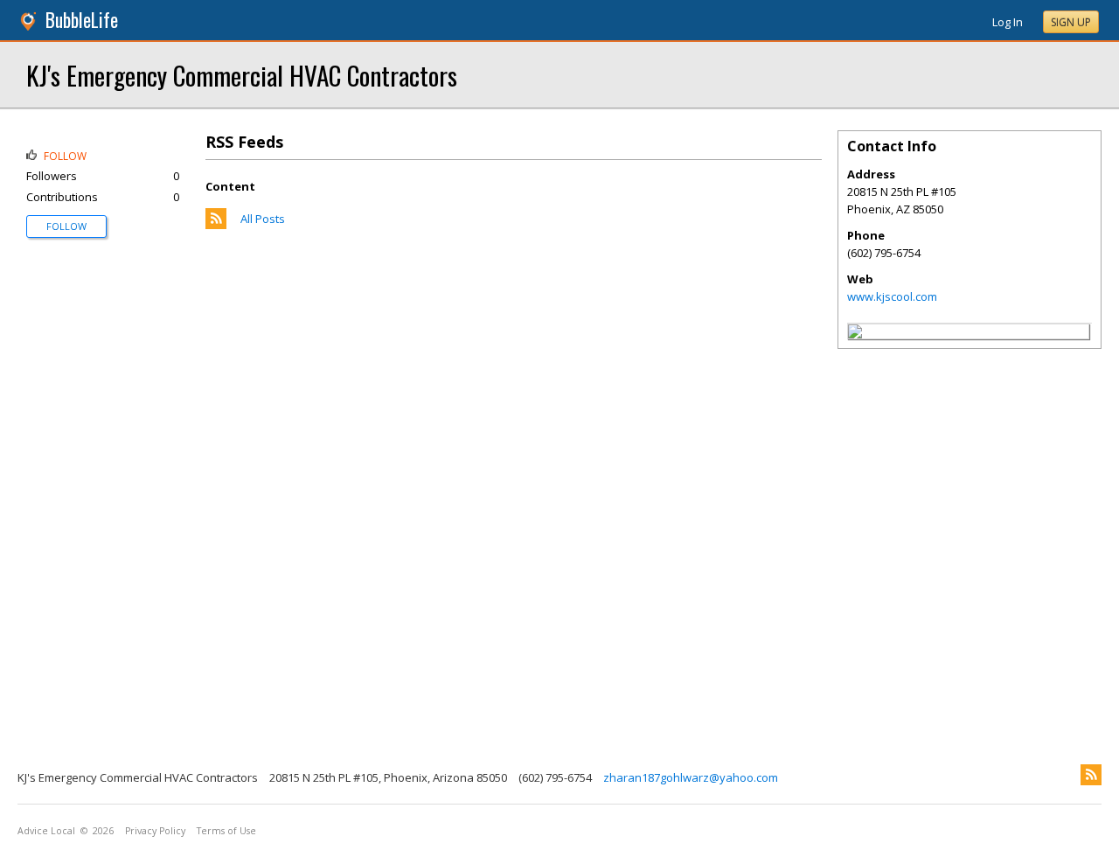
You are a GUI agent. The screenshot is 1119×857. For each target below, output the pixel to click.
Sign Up (1071, 22)
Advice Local (46, 831)
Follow (66, 226)
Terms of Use (226, 831)
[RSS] (1091, 774)
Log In (1007, 22)
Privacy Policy (155, 831)
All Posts (262, 218)
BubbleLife (81, 19)
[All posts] (215, 225)
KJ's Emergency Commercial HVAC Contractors (241, 75)
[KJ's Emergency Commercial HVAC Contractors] (855, 334)
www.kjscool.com (892, 296)
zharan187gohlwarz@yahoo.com (690, 777)
